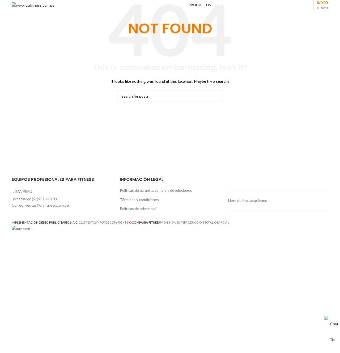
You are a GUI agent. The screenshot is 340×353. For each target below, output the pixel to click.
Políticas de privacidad (138, 208)
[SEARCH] (217, 96)
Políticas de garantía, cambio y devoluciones (156, 190)
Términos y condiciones (139, 199)
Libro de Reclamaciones (247, 200)
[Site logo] (33, 5)
